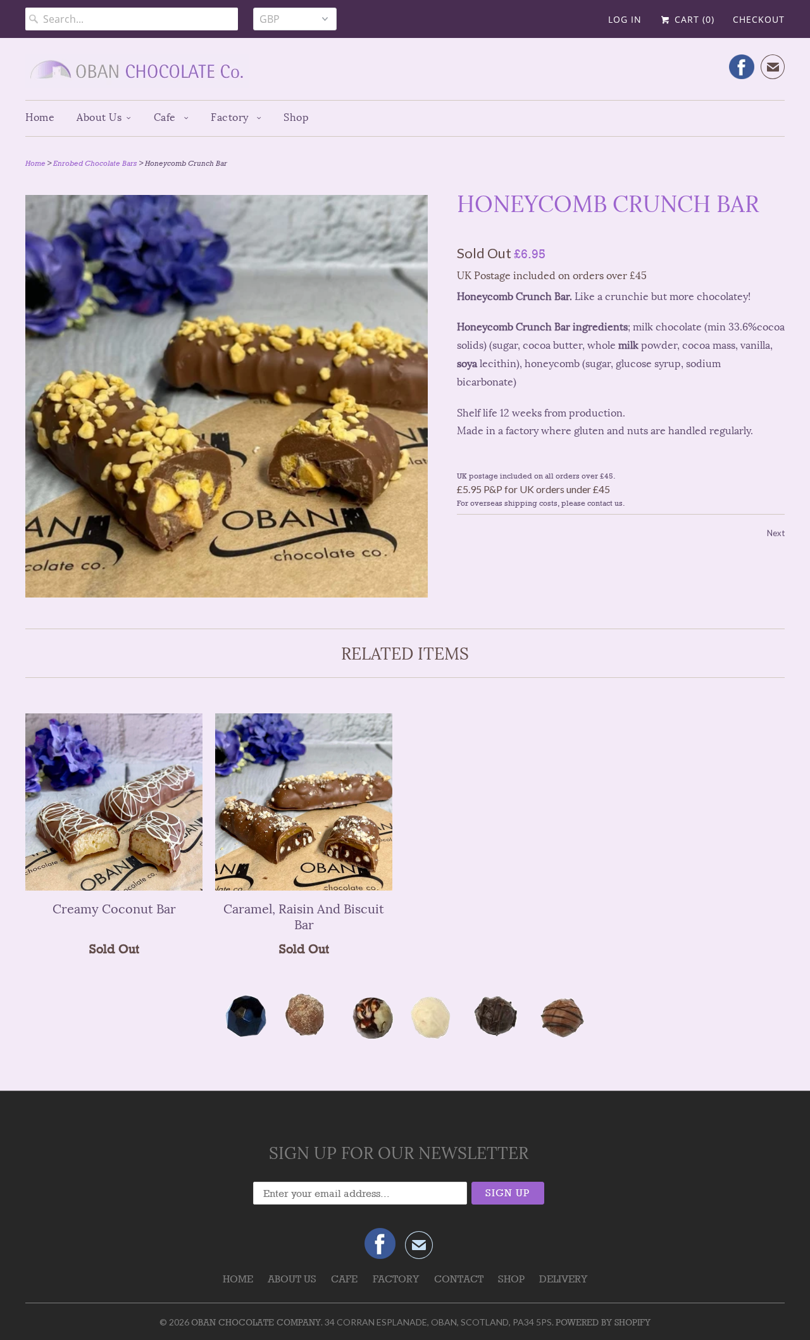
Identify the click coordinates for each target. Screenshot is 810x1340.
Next (776, 533)
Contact (458, 1279)
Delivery (563, 1279)
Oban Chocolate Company (256, 1322)
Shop (296, 117)
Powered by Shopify (603, 1322)
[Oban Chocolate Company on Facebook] (741, 66)
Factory (231, 117)
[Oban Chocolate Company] (405, 73)
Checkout (759, 19)
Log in (625, 19)
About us (99, 117)
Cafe (166, 117)
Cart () (692, 19)
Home (39, 117)
